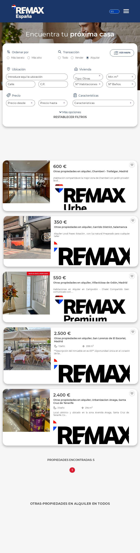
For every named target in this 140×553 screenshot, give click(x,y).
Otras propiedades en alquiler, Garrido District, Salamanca (90, 227)
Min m (113, 76)
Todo (65, 57)
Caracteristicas (84, 103)
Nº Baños (114, 84)
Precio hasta (48, 103)
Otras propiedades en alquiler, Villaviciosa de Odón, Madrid (90, 282)
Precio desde (16, 103)
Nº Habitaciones (86, 84)
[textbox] (37, 77)
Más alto (37, 57)
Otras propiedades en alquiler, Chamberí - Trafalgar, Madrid (90, 171)
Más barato (17, 57)
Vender (79, 57)
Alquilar (95, 57)
